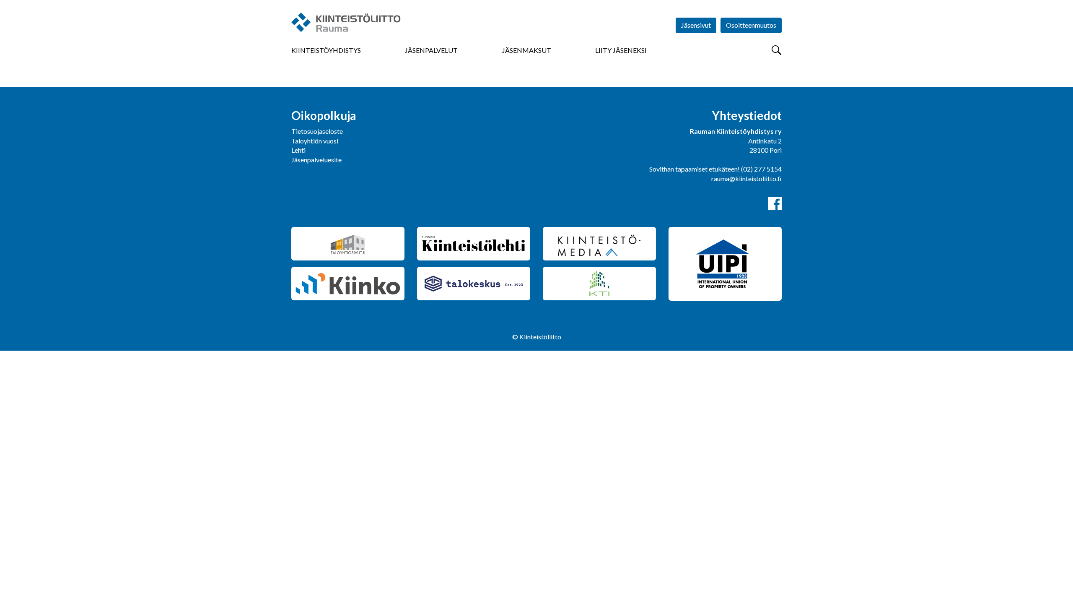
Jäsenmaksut (526, 50)
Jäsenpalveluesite (316, 160)
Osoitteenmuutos (751, 25)
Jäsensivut (696, 25)
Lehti (298, 150)
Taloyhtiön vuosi (314, 141)
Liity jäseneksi (621, 50)
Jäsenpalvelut (431, 50)
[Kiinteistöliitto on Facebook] (775, 203)
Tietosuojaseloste (317, 131)
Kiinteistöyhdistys (326, 50)
